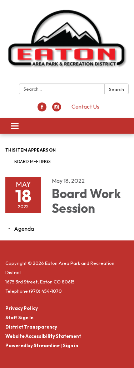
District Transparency (31, 327)
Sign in (70, 345)
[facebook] (42, 109)
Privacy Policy (21, 308)
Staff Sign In (19, 317)
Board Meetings (32, 161)
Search (116, 89)
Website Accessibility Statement (43, 336)
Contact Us (85, 106)
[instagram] (56, 109)
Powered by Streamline (32, 345)
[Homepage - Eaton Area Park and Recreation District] (67, 43)
